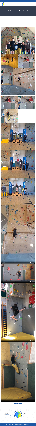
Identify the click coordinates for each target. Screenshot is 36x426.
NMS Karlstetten (12, 424)
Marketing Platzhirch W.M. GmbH (26, 424)
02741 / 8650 (7, 414)
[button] (1, 424)
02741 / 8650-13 (9, 415)
